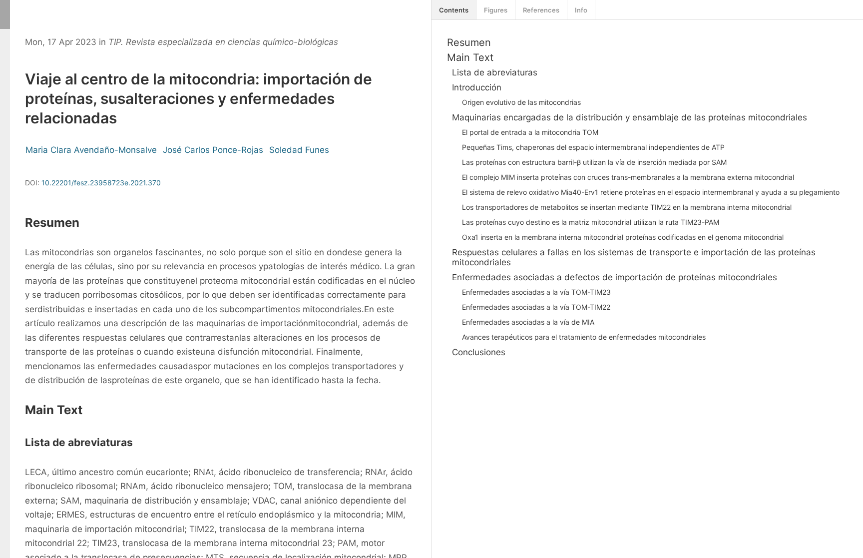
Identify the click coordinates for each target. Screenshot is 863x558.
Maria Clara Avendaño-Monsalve (91, 150)
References (541, 10)
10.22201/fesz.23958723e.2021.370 (101, 182)
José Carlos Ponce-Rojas (213, 150)
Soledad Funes (299, 150)
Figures (495, 10)
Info (581, 10)
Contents (453, 10)
